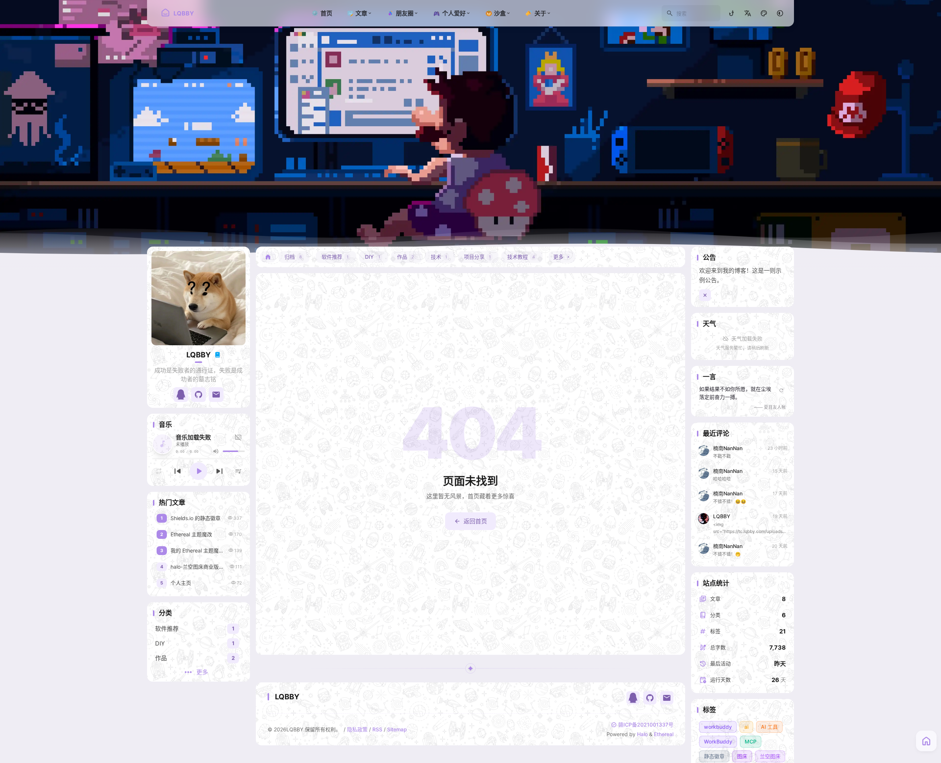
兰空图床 (770, 756)
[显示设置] (764, 13)
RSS (377, 729)
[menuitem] (748, 13)
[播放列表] (238, 471)
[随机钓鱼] (731, 13)
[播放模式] (158, 471)
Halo (642, 734)
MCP (750, 741)
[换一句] (781, 390)
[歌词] (239, 437)
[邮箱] (666, 697)
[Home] (268, 256)
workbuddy (718, 727)
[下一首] (219, 471)
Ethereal (663, 734)
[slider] (234, 451)
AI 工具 (769, 727)
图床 (742, 756)
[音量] (216, 451)
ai (746, 727)
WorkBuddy (718, 741)
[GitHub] (649, 697)
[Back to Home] (926, 741)
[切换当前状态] (217, 354)
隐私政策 (357, 729)
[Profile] (198, 298)
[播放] (198, 471)
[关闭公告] (705, 295)
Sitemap (397, 729)
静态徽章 (714, 756)
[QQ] (633, 697)
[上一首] (177, 471)
